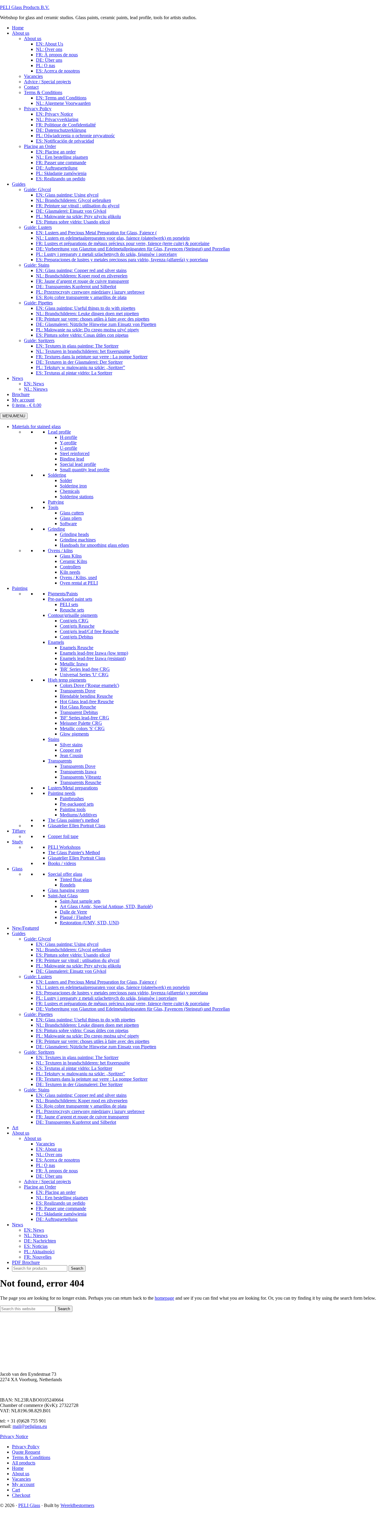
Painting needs (61, 793)
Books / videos (62, 863)
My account (23, 1484)
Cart (16, 1489)
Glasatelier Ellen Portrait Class (76, 825)
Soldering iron (73, 485)
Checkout (21, 1495)
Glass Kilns (71, 555)
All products (23, 1462)
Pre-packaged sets (77, 804)
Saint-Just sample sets (80, 901)
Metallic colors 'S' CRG (82, 728)
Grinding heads (74, 534)
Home (18, 1468)
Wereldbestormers (77, 1505)
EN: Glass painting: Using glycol (67, 944)
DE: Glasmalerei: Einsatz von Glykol (71, 971)
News (17, 1224)
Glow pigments (74, 733)
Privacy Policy (25, 1446)
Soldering (57, 475)
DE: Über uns (49, 1176)
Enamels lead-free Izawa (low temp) (94, 653)
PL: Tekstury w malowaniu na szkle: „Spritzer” (80, 1073)
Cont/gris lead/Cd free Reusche (89, 631)
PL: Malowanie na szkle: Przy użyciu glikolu (78, 965)
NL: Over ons (49, 1154)
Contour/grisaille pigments (73, 615)
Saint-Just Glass (63, 895)
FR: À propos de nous (57, 1170)
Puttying (56, 502)
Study (17, 841)
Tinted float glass (76, 879)
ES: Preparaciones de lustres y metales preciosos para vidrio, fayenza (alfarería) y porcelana (122, 992)
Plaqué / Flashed (75, 917)
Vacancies (45, 1143)
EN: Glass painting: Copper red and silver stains (81, 1095)
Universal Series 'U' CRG (84, 674)
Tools (53, 507)
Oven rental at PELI (79, 582)
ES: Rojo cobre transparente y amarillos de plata (81, 1106)
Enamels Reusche (76, 647)
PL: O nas (45, 1165)
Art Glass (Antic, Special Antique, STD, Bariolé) (106, 906)
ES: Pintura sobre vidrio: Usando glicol (73, 955)
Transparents (60, 760)
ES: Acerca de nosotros (58, 1159)
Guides (18, 933)
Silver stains (71, 744)
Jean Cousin (71, 755)
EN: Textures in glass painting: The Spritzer (77, 1057)
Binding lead (72, 458)
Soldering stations (76, 496)
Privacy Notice (14, 1436)
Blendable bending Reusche (86, 696)
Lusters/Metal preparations (73, 787)
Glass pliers (71, 518)
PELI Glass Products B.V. (24, 7)
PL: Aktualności (39, 1251)
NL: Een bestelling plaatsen (62, 1197)
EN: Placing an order (56, 1192)
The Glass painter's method (73, 820)
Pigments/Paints (63, 593)
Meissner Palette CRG (81, 723)
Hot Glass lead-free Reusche (87, 701)
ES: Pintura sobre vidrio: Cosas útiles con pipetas (82, 1030)
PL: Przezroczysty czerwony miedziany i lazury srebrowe (90, 1111)
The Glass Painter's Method (74, 852)
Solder (66, 480)
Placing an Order (40, 1186)
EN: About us (49, 1149)
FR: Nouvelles (37, 1257)
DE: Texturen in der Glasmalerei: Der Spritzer (79, 1084)
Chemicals (70, 491)
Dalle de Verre (73, 911)
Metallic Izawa (74, 663)
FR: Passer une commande (61, 1208)
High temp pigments (67, 679)
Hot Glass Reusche (78, 706)
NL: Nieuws (36, 1235)
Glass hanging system (68, 890)
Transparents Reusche (80, 782)
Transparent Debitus (79, 712)
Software (68, 523)
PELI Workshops (64, 847)
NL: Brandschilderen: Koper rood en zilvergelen (81, 1100)
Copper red (70, 750)
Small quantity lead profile (85, 469)
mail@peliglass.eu (30, 1426)
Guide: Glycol (37, 938)
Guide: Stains (36, 1089)
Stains (53, 739)
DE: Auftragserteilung (56, 1219)
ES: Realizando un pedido (60, 1203)
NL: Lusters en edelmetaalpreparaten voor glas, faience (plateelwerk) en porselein (113, 987)
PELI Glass (29, 1505)
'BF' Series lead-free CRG (84, 717)
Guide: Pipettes (38, 1014)
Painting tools (73, 809)
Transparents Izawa (78, 771)
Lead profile (59, 431)
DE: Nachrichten (40, 1240)
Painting (20, 588)
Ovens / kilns (60, 550)
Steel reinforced (74, 453)
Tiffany (19, 830)
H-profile (68, 437)
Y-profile (68, 442)
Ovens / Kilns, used (78, 577)
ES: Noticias (36, 1246)
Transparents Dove (77, 690)
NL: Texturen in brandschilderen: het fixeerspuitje (83, 1062)
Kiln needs (70, 572)
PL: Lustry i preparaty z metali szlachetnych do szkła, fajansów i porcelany (106, 998)
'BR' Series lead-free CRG (85, 669)
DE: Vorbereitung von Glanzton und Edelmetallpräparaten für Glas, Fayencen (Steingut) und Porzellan (133, 1008)
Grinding (56, 528)
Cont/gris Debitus (76, 636)
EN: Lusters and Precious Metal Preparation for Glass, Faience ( (96, 981)
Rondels (67, 884)
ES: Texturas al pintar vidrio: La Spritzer (74, 1068)
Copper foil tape (63, 836)
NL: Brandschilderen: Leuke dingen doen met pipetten (87, 1025)
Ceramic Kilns (73, 561)
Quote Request (26, 1452)
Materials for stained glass (36, 426)
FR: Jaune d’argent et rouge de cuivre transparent (82, 1116)
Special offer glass (65, 874)
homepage (164, 1298)
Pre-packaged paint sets (70, 599)
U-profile (68, 448)
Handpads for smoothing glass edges (94, 545)
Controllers (70, 566)
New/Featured (25, 928)
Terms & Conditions (31, 1457)
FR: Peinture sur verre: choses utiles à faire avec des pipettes (92, 1041)
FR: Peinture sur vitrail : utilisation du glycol (77, 960)
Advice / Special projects (47, 1181)
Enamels (56, 642)
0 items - (26, 405)
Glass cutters (72, 512)
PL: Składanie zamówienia (61, 1213)
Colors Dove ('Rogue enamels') (89, 685)
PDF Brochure (26, 1262)
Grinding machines (78, 539)
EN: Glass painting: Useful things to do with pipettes (85, 1019)
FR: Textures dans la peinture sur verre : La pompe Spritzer (92, 1079)
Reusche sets (72, 609)
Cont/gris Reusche (77, 626)
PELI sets (69, 604)
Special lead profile (78, 464)
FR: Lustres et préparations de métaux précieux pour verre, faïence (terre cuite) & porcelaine (122, 1003)
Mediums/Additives (78, 814)
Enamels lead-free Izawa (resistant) (93, 658)
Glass (17, 868)
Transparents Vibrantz (80, 777)
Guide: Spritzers (39, 1052)
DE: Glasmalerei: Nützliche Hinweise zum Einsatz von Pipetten (96, 1046)
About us (20, 1132)
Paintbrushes (72, 798)
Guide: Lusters (38, 976)
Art (15, 1127)
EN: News (34, 1230)
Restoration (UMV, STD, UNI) (89, 922)
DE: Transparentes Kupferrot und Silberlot (76, 1122)
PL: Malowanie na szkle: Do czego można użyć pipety (87, 1035)
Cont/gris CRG (74, 620)
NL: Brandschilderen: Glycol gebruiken (73, 949)
